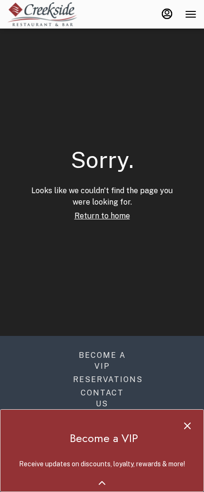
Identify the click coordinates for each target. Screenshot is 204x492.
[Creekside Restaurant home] (50, 14)
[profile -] (167, 14)
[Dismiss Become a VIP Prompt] (187, 425)
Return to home (102, 215)
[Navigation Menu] (190, 14)
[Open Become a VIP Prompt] (102, 483)
